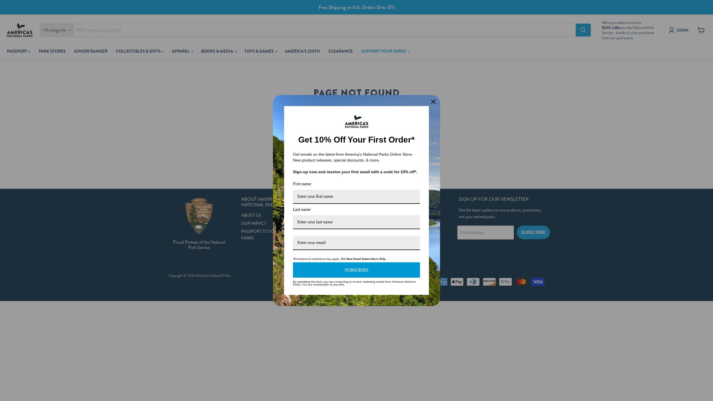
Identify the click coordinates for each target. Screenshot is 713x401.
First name (302, 183)
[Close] (433, 101)
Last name (302, 209)
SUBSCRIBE (356, 270)
